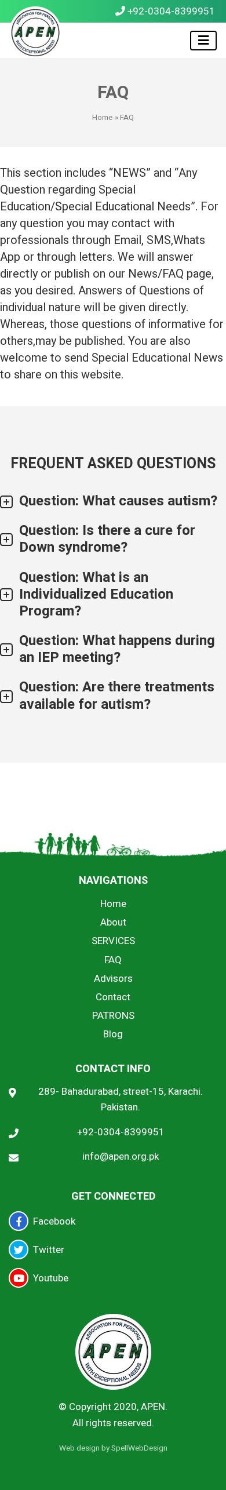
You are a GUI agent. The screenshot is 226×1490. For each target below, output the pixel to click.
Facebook (54, 1221)
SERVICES (113, 941)
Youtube (50, 1278)
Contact (113, 997)
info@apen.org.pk (120, 1156)
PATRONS (113, 1015)
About (113, 922)
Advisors (113, 978)
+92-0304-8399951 (170, 11)
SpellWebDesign (139, 1448)
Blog (113, 1034)
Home (102, 117)
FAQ (113, 960)
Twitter (48, 1250)
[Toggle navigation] (203, 40)
